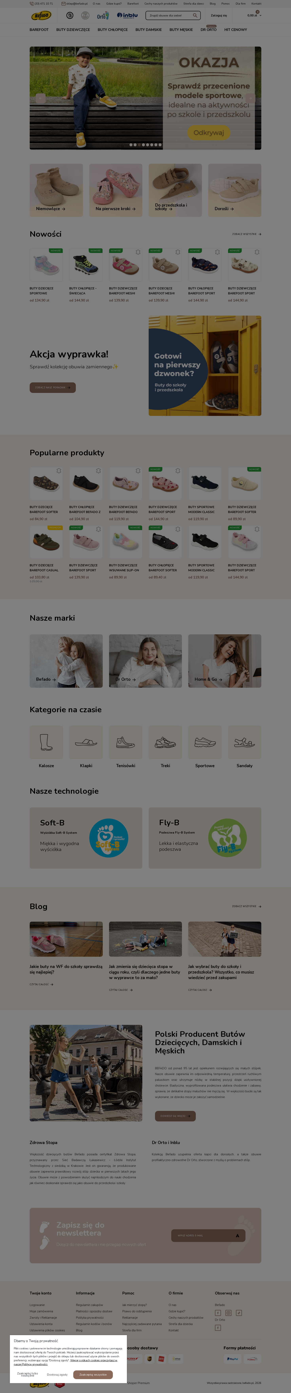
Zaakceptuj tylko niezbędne (27, 1375)
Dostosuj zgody (57, 1375)
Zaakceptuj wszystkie (93, 1375)
